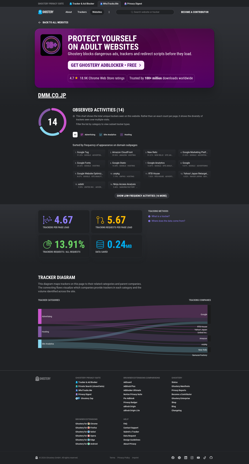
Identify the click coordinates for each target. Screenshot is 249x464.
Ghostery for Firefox (86, 428)
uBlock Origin (129, 406)
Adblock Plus (129, 386)
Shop (174, 402)
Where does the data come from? (168, 221)
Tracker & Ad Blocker (83, 3)
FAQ (125, 424)
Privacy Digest (134, 3)
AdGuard (127, 382)
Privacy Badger (130, 402)
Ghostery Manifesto (181, 386)
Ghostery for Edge (85, 440)
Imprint (135, 458)
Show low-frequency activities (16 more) (142, 195)
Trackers (82, 12)
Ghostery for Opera (86, 436)
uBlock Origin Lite (131, 410)
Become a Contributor (195, 12)
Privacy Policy (123, 458)
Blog (174, 406)
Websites (97, 12)
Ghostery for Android (87, 444)
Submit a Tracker (131, 432)
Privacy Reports (179, 390)
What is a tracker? (161, 216)
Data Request (129, 436)
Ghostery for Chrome (87, 424)
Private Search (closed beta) (91, 386)
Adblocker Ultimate (132, 390)
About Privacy (129, 444)
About (69, 12)
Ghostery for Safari (86, 432)
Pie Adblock (128, 398)
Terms (112, 458)
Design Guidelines (131, 440)
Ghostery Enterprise (181, 398)
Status (175, 382)
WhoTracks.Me (110, 3)
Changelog (177, 410)
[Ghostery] (46, 12)
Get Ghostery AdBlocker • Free (104, 65)
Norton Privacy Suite (132, 394)
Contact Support (130, 428)
